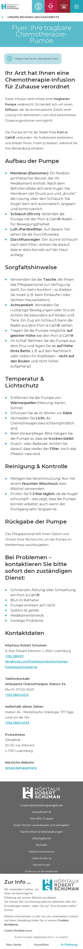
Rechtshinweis (41, 864)
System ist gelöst (24, 610)
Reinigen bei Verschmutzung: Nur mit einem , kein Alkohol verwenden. (42, 484)
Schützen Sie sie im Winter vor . (41, 413)
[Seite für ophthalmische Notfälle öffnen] (51, 6)
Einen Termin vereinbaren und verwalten (41, 825)
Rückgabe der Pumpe (36, 521)
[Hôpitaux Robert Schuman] (41, 793)
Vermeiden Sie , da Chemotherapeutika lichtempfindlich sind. (42, 423)
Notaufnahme (41, 812)
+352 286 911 (14, 656)
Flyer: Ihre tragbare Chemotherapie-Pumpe (41, 34)
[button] (76, 6)
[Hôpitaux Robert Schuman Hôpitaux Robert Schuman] (9, 6)
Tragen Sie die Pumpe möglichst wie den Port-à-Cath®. (42, 333)
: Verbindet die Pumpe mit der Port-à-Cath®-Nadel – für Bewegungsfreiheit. (42, 219)
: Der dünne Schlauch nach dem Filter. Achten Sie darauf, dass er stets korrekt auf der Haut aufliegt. (44, 247)
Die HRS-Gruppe (41, 818)
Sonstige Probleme (26, 621)
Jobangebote (41, 838)
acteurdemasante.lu (21, 768)
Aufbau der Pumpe (32, 161)
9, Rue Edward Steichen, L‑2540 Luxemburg (38, 656)
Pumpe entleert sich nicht (32, 605)
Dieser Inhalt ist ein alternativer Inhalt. (36, 58)
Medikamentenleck (27, 615)
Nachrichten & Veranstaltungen (41, 831)
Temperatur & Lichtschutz (24, 382)
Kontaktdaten (24, 633)
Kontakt (41, 845)
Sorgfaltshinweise (31, 267)
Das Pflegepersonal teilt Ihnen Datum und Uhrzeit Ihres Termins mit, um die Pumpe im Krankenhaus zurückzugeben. (38, 539)
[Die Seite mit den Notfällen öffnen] (63, 6)
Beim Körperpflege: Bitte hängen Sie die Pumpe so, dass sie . (42, 436)
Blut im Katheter (24, 600)
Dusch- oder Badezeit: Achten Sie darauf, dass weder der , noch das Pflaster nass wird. (43, 449)
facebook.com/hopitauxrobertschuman (36, 661)
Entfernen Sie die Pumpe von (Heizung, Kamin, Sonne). (38, 403)
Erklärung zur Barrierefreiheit (41, 871)
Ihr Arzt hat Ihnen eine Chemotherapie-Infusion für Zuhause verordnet (40, 80)
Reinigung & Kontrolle (36, 466)
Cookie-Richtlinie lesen (18, 930)
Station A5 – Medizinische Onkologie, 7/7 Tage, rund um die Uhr (39, 715)
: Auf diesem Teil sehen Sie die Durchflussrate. (40, 231)
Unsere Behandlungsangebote (33, 17)
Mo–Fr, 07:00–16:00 (35, 687)
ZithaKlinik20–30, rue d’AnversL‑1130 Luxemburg (19, 743)
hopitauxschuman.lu (21, 667)
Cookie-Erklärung (41, 858)
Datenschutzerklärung (41, 851)
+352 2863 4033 (17, 723)
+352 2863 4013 (17, 695)
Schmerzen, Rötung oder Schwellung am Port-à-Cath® (43, 592)
